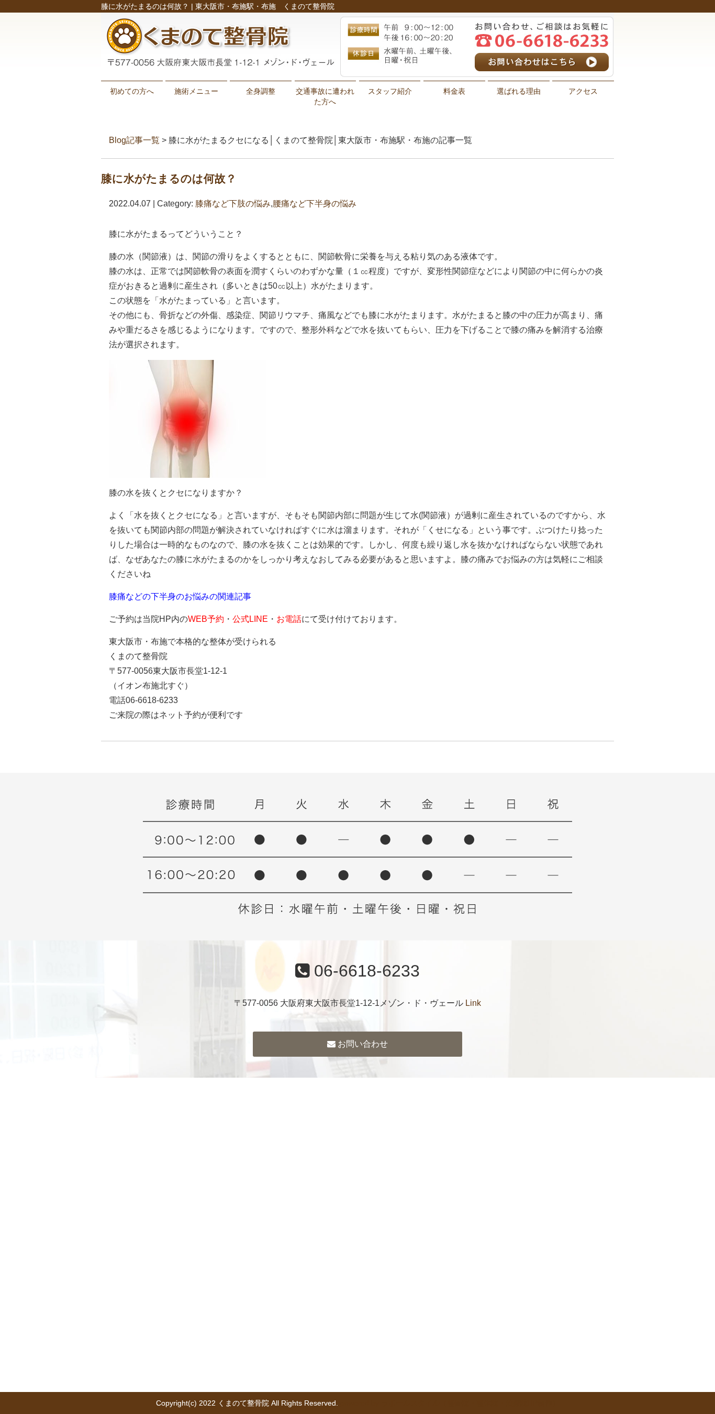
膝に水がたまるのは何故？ (169, 178)
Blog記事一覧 (134, 140)
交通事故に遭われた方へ (325, 96)
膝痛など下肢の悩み (233, 203)
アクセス (583, 91)
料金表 (454, 91)
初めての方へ (132, 91)
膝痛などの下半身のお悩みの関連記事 (180, 596)
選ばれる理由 (519, 91)
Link (473, 1003)
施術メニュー (196, 91)
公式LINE (250, 619)
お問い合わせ (362, 1043)
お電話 (288, 619)
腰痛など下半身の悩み (314, 203)
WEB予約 (206, 619)
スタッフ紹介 (390, 91)
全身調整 (260, 91)
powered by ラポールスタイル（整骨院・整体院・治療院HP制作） (450, 1403)
